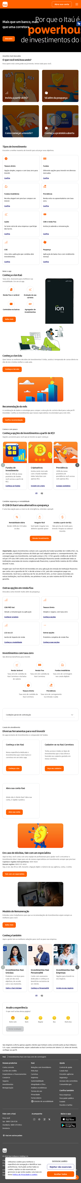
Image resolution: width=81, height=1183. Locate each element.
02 (42, 493)
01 (36, 493)
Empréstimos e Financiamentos (14, 1074)
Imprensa (34, 1077)
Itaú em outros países (12, 1135)
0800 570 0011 (16, 1125)
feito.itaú (34, 1071)
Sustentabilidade (37, 1081)
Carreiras (34, 1074)
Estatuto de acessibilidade (43, 1101)
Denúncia (6, 1128)
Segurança (63, 1077)
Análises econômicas (39, 1088)
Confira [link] (7, 178)
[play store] (68, 1125)
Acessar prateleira (63, 486)
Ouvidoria (6, 1125)
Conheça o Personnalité (40, 988)
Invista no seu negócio (64, 988)
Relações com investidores (41, 1067)
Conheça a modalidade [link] (13, 642)
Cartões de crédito (10, 1071)
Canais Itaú (63, 1071)
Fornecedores (36, 1098)
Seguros (6, 1081)
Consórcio (6, 1077)
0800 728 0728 (11, 1121)
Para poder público (66, 1098)
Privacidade (35, 1094)
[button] (62, 4)
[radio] (13, 1019)
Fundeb (62, 1101)
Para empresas (65, 1095)
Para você (6, 1118)
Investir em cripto (38, 486)
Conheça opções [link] (49, 617)
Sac (4, 1121)
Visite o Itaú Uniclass (14, 988)
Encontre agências (66, 1074)
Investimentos (8, 1084)
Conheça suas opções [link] (51, 642)
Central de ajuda (65, 1067)
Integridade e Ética (38, 1084)
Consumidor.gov (65, 1084)
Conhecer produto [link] (11, 617)
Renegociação (8, 1088)
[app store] (68, 1119)
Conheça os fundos (13, 486)
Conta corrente (8, 1067)
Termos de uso (36, 1091)
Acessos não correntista (68, 1081)
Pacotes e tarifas (65, 1105)
